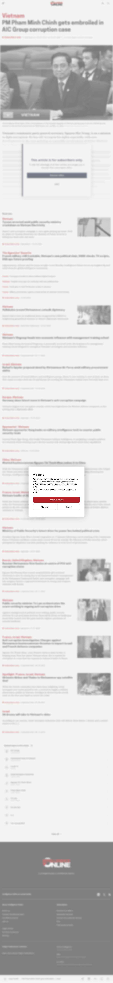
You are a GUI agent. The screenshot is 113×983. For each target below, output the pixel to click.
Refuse (68, 507)
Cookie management (67, 489)
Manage (44, 507)
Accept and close (56, 500)
